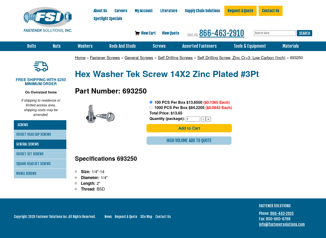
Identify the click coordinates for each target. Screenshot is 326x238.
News (108, 217)
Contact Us (270, 10)
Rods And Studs (122, 46)
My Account (144, 10)
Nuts (57, 46)
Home (80, 57)
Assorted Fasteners (199, 46)
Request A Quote (240, 10)
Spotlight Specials (108, 18)
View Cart (148, 33)
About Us (100, 10)
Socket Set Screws (29, 154)
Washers (85, 46)
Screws (159, 46)
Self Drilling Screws (175, 57)
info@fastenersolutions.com (282, 224)
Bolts (31, 46)
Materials (291, 46)
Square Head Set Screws (33, 164)
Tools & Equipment (250, 46)
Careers (121, 10)
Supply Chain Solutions (202, 10)
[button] (189, 140)
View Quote (170, 33)
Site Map (146, 217)
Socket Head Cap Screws (33, 134)
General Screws (139, 57)
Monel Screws (26, 173)
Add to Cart (189, 128)
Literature (168, 10)
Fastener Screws (105, 57)
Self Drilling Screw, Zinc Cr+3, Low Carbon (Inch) (241, 57)
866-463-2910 (221, 33)
